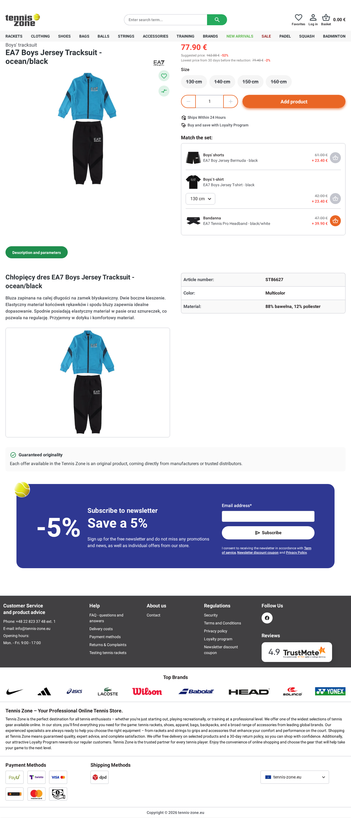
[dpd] (99, 777)
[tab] (36, 252)
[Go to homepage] (22, 19)
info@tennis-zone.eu (32, 628)
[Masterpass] (14, 793)
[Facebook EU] (267, 618)
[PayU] (14, 777)
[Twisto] (36, 777)
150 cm (253, 83)
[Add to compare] (163, 91)
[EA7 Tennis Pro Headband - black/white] (193, 220)
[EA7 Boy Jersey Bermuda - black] (193, 157)
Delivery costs (101, 629)
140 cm (224, 83)
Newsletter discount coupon (258, 552)
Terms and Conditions (222, 623)
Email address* (237, 505)
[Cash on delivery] (58, 793)
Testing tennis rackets (107, 652)
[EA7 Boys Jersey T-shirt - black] (193, 182)
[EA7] (159, 63)
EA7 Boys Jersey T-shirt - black (228, 185)
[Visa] (58, 777)
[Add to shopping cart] (335, 220)
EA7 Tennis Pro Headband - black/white (236, 223)
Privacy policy (215, 631)
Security (211, 615)
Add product (294, 101)
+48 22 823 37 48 (35, 4)
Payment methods (105, 637)
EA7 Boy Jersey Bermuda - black (230, 160)
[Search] (217, 19)
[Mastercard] (36, 793)
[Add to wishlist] (163, 75)
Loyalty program (218, 639)
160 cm (281, 83)
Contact (153, 615)
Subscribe (272, 532)
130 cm (196, 83)
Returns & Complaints (107, 644)
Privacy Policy (296, 552)
